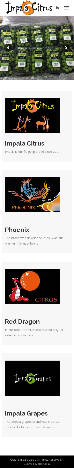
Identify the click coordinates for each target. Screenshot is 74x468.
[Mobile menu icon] (66, 7)
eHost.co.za (44, 463)
